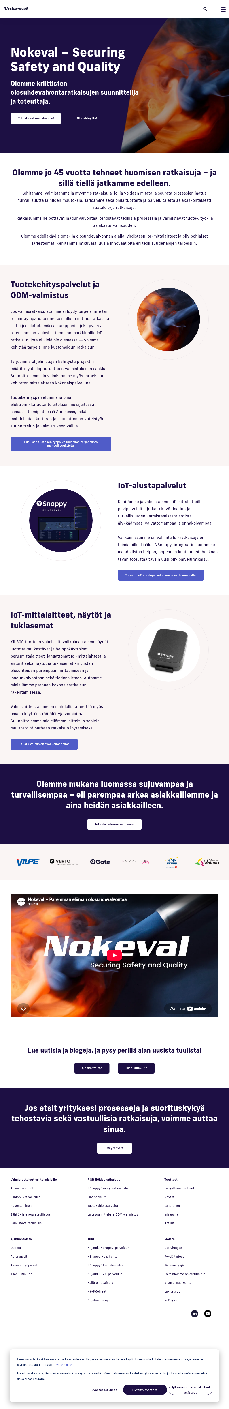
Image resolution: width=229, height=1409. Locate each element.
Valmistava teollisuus (26, 1223)
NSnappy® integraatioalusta (107, 1188)
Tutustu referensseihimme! (114, 824)
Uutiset (16, 1248)
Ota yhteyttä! (87, 118)
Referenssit (19, 1257)
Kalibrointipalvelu (100, 1283)
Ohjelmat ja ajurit (100, 1300)
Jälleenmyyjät (174, 1265)
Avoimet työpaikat (24, 1265)
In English (171, 1300)
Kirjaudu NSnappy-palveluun (108, 1248)
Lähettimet (172, 1206)
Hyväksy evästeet (144, 1390)
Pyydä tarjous (174, 1257)
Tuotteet (171, 1179)
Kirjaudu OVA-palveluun (104, 1274)
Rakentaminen (21, 1206)
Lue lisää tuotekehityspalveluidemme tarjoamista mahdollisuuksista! (61, 444)
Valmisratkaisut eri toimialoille (34, 1179)
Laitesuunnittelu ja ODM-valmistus (112, 1214)
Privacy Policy (62, 1364)
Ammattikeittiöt (22, 1188)
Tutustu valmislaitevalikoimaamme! (44, 744)
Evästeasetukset (104, 1390)
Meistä (169, 1239)
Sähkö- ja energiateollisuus (31, 1214)
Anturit (169, 1223)
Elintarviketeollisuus (25, 1197)
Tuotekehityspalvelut (102, 1206)
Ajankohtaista (92, 1068)
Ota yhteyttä (173, 1248)
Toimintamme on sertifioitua (184, 1274)
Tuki (90, 1239)
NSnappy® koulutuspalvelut (107, 1265)
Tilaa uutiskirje (136, 1068)
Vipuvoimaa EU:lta (177, 1283)
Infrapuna (171, 1214)
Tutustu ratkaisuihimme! (36, 118)
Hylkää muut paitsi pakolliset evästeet (190, 1389)
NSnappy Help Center (103, 1257)
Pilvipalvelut (96, 1197)
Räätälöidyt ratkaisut (103, 1179)
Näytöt (169, 1197)
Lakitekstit (172, 1291)
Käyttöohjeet (96, 1291)
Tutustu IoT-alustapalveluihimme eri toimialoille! (161, 575)
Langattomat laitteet (179, 1188)
